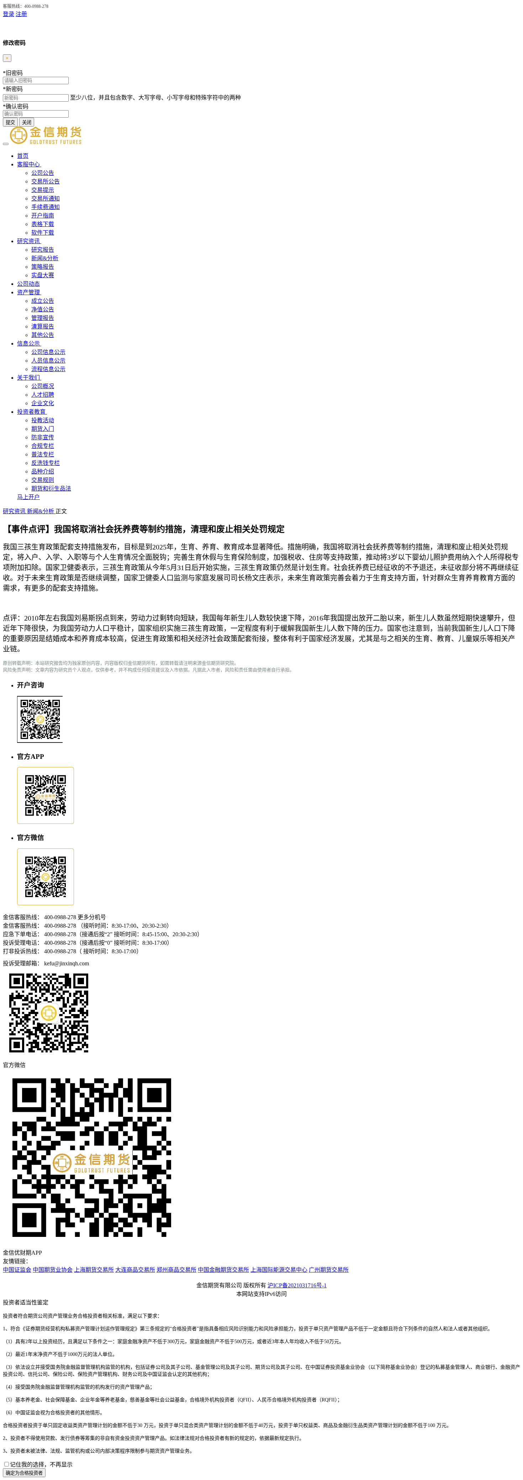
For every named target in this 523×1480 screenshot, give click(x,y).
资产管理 (29, 292)
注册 (21, 14)
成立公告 (42, 301)
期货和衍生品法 (51, 489)
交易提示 (42, 190)
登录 (8, 14)
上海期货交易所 (94, 1270)
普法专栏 (42, 454)
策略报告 (42, 267)
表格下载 (42, 224)
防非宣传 (42, 437)
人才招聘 (42, 395)
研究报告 (42, 250)
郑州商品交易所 (176, 1270)
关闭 (26, 122)
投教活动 (42, 420)
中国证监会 (17, 1270)
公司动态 (28, 284)
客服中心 (29, 164)
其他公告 (42, 335)
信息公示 (29, 343)
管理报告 (42, 318)
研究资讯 (29, 241)
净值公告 (42, 309)
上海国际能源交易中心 (278, 1270)
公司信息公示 (48, 352)
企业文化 (42, 403)
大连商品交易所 (135, 1270)
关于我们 (29, 378)
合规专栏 (42, 446)
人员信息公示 (48, 361)
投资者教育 (32, 412)
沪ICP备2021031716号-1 (297, 1285)
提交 (10, 122)
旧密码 (13, 73)
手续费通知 (45, 207)
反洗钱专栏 (45, 463)
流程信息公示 (48, 369)
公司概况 (42, 386)
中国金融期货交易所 (223, 1270)
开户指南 (42, 216)
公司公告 (42, 173)
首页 (22, 156)
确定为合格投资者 (24, 1473)
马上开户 (28, 497)
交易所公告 (45, 181)
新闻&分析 (44, 258)
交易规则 (42, 480)
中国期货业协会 (53, 1270)
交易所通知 (45, 198)
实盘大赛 (42, 275)
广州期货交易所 (329, 1270)
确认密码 (15, 106)
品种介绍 (42, 471)
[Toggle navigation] (6, 144)
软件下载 (42, 233)
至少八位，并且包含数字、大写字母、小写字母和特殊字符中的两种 (155, 98)
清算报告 (42, 326)
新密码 (13, 89)
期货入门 (42, 429)
